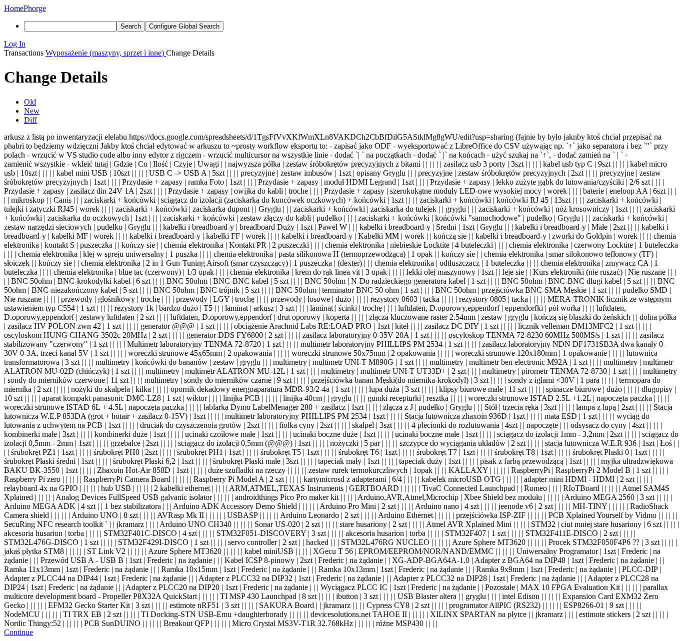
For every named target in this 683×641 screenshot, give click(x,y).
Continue (18, 632)
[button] (341, 44)
